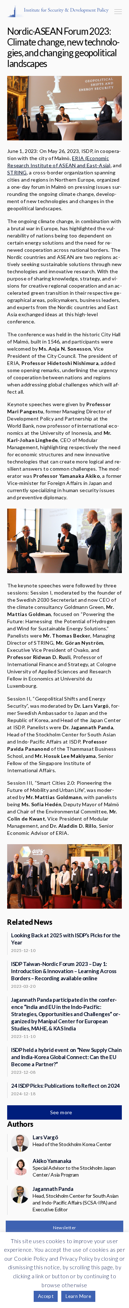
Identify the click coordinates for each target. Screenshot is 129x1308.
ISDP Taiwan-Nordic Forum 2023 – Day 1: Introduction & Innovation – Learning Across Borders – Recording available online (63, 971)
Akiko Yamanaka (52, 1161)
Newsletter (64, 1227)
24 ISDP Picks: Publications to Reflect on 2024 (65, 1085)
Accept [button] (45, 1296)
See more (62, 1112)
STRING (17, 172)
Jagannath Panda (53, 1189)
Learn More (78, 1296)
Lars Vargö (45, 1137)
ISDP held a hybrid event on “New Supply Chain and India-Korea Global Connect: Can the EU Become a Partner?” (66, 1057)
